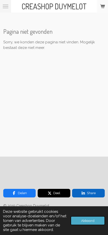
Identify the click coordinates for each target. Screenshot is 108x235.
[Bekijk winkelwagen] (102, 6)
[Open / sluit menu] (5, 6)
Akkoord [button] (87, 221)
